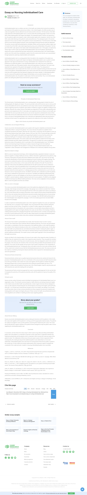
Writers (43, 3)
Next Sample (51, 404)
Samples (45, 467)
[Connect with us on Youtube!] (15, 458)
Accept (71, 493)
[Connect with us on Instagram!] (9, 458)
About (25, 449)
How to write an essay (68, 38)
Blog (44, 449)
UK (80, 3)
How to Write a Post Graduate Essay (71, 87)
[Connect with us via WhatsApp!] (64, 452)
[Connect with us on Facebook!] (6, 458)
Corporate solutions (28, 462)
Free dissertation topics (68, 50)
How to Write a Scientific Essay (70, 61)
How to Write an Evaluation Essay (71, 79)
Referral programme (28, 459)
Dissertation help (47, 464)
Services (32, 3)
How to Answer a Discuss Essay (70, 101)
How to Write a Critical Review (70, 97)
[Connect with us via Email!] (70, 452)
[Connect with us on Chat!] (73, 452)
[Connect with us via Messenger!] (67, 452)
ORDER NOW (73, 3)
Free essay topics (67, 42)
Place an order (30, 91)
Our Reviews (56, 3)
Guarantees (49, 3)
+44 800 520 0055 (67, 449)
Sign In (64, 3)
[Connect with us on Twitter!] (12, 458)
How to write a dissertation (69, 46)
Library (45, 451)
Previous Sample (11, 404)
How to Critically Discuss (68, 75)
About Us (38, 3)
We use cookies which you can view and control (56, 493)
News (25, 451)
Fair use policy (27, 454)
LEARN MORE (30, 308)
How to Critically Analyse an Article (71, 65)
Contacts (26, 464)
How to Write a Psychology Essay (71, 83)
